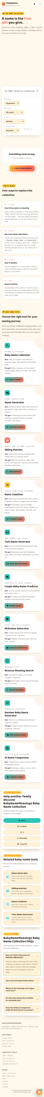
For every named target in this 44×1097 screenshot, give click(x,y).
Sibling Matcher (8, 1058)
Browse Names (7, 1038)
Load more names (23, 168)
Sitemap (5, 1087)
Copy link (23, 844)
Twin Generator (8, 1061)
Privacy (5, 1084)
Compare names (17, 777)
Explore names (15, 379)
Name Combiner (7, 1056)
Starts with (10, 126)
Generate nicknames (18, 647)
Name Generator (8, 1041)
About (4, 1079)
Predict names (15, 605)
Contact (5, 1081)
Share (23, 820)
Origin (8, 108)
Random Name (7, 1046)
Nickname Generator (9, 1064)
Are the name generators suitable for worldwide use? (19, 999)
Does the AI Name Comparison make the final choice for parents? (20, 1009)
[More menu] (40, 4)
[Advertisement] (22, 60)
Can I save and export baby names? (20, 981)
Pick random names (18, 735)
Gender (8, 99)
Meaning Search (8, 1043)
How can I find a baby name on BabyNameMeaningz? (18, 956)
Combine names (16, 519)
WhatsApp (23, 838)
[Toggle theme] (34, 4)
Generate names (16, 427)
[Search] (37, 91)
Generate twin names (19, 563)
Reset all (29, 129)
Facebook (23, 826)
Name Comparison (8, 1076)
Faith (8, 117)
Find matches (15, 471)
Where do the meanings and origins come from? (20, 989)
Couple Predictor (9, 1073)
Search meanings (16, 689)
